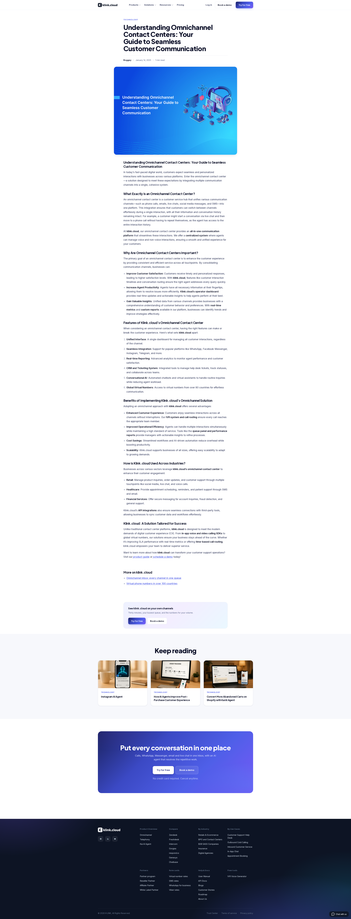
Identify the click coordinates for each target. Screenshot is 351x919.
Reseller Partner (147, 881)
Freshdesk (174, 839)
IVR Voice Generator (237, 876)
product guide (140, 556)
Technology (130, 19)
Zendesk (173, 835)
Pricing (180, 5)
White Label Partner (149, 890)
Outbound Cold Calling (237, 842)
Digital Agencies (205, 853)
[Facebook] (100, 839)
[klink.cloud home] (107, 5)
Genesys (173, 857)
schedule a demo (162, 556)
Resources (165, 5)
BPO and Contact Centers (210, 839)
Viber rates (174, 890)
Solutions (149, 5)
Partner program (147, 876)
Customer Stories (206, 890)
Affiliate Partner (147, 885)
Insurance (202, 848)
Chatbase (173, 862)
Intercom (173, 844)
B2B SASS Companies (208, 844)
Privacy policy (246, 913)
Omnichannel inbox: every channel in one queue (153, 578)
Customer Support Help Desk (238, 836)
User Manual (204, 876)
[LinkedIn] (108, 839)
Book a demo (225, 5)
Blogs (201, 885)
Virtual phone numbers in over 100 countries (151, 583)
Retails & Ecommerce (208, 835)
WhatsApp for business (180, 885)
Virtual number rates (178, 876)
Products (133, 5)
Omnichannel (146, 835)
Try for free (244, 5)
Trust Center (212, 913)
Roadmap (202, 894)
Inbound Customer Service (239, 847)
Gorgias (172, 848)
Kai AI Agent (145, 844)
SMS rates (174, 881)
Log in (209, 5)
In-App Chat (233, 851)
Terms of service (229, 913)
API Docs (202, 881)
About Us (202, 899)
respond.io (174, 853)
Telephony (145, 839)
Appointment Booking (237, 856)
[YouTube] (115, 839)
